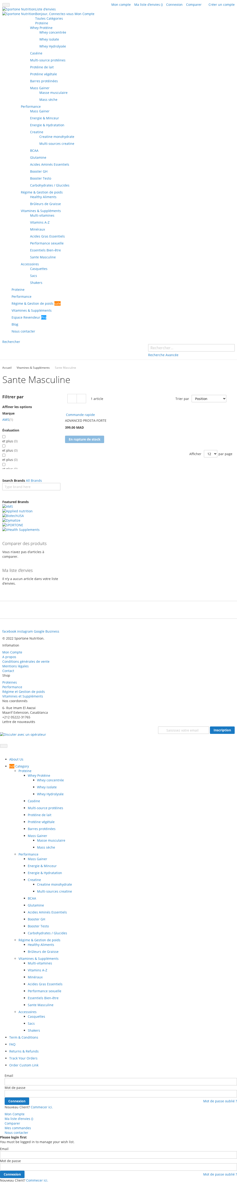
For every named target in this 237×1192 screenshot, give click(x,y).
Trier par (182, 398)
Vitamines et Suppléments (22, 696)
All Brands (34, 480)
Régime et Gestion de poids (24, 691)
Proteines (9, 682)
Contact (8, 671)
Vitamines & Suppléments (33, 368)
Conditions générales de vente (26, 661)
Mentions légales (15, 666)
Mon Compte (12, 652)
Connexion (174, 4)
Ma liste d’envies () (148, 4)
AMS (7, 419)
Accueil (7, 368)
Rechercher (11, 341)
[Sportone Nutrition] (18, 11)
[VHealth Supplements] (21, 558)
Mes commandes (18, 1128)
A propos (9, 657)
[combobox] (191, 348)
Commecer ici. (42, 1107)
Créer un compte (222, 4)
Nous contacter (16, 1132)
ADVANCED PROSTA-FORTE (85, 420)
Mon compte (121, 4)
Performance (12, 687)
